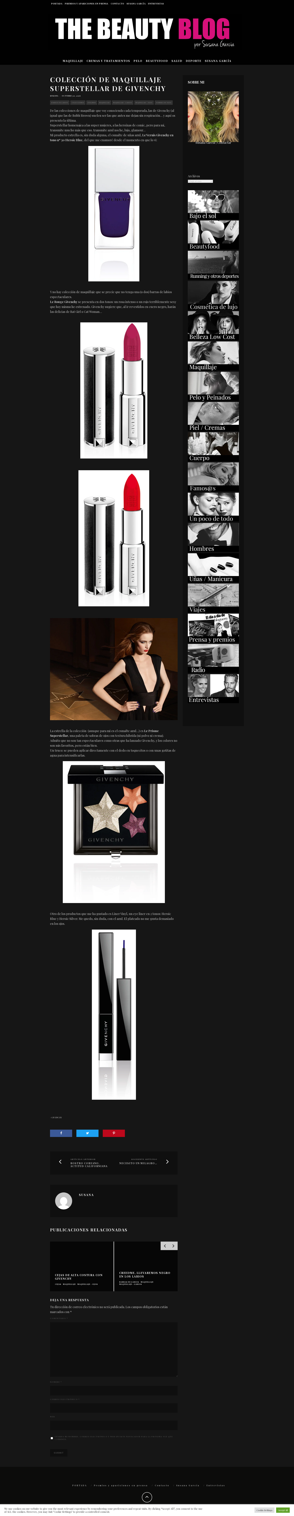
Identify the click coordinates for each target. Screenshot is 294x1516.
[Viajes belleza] (213, 611)
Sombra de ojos (163, 102)
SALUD (177, 61)
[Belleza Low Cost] (213, 339)
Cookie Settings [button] (264, 1510)
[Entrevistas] (213, 702)
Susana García (136, 3)
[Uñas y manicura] (213, 581)
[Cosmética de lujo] (213, 309)
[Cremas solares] (213, 218)
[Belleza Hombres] (213, 551)
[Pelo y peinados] (213, 399)
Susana (54, 96)
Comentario (59, 1318)
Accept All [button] (283, 1510)
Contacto (117, 3)
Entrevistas (156, 3)
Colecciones (78, 102)
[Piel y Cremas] (213, 430)
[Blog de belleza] (213, 520)
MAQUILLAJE (73, 61)
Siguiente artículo (144, 1159)
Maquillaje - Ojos (144, 102)
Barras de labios (59, 102)
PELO (138, 61)
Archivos (194, 176)
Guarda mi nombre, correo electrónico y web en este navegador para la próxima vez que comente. (114, 1437)
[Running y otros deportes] (213, 278)
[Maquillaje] (213, 369)
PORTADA (56, 3)
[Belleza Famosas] (213, 490)
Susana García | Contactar (213, 143)
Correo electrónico (65, 1399)
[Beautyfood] (213, 248)
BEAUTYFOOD (157, 61)
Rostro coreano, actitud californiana (89, 1165)
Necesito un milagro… (138, 1163)
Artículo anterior (83, 1159)
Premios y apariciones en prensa (86, 3)
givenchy (56, 1117)
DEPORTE (193, 61)
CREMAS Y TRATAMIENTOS (108, 61)
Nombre (56, 1382)
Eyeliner (92, 102)
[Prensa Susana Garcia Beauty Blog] (213, 641)
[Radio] (213, 672)
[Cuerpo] (213, 460)
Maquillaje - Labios (122, 102)
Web (52, 1416)
